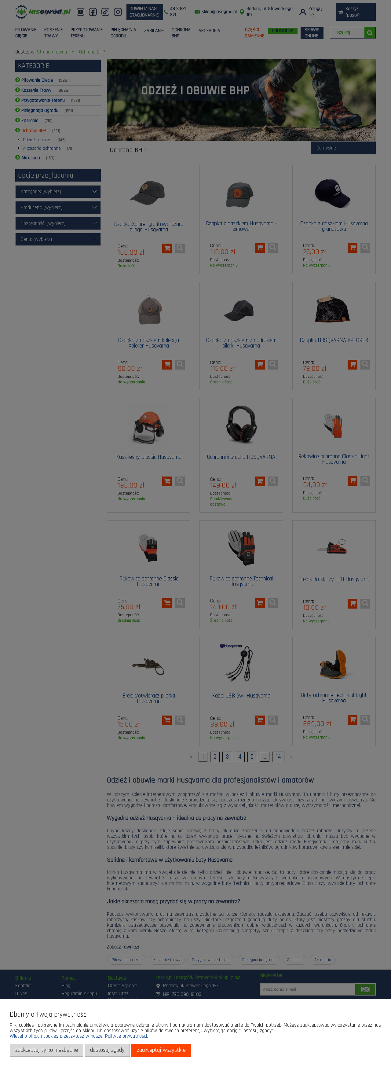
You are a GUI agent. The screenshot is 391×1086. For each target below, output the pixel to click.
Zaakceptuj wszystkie (161, 1050)
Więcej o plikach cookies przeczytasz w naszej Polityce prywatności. (79, 1036)
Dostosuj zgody (107, 1050)
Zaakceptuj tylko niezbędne (46, 1050)
